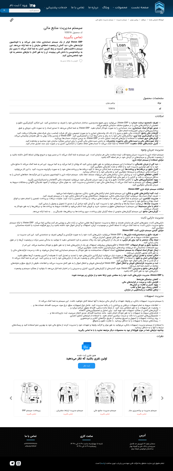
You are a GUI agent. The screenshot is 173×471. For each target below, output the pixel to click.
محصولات (121, 7)
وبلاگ (105, 7)
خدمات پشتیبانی (56, 7)
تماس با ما (77, 7)
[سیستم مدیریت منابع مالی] (125, 55)
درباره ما (93, 7)
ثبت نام (14, 5)
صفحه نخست (140, 7)
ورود (24, 5)
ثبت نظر (86, 365)
